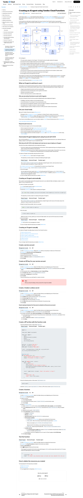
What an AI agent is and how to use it (75, 13)
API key (61, 66)
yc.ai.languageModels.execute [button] (38, 272)
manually (40, 80)
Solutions (10, 4)
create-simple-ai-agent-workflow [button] (30, 162)
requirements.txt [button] (41, 380)
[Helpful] (75, 7)
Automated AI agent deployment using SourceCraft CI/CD (75, 23)
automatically (34, 80)
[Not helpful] (77, 7)
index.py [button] (39, 324)
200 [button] (62, 449)
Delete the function (25, 465)
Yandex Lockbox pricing (46, 131)
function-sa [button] (34, 255)
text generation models (49, 18)
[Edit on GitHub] (73, 7)
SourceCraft (31, 139)
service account (25, 66)
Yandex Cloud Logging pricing (53, 132)
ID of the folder (35, 419)
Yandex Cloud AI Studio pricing (39, 129)
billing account (37, 112)
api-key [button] (38, 299)
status (28, 117)
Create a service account (74, 34)
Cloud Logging (24, 133)
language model (44, 22)
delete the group (38, 469)
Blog (44, 4)
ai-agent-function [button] (41, 401)
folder (45, 119)
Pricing (23, 4)
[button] (60, 2)
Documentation (38, 4)
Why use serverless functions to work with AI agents (75, 16)
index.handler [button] (36, 410)
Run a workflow (24, 167)
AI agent (59, 16)
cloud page (61, 119)
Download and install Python (27, 188)
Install (22, 186)
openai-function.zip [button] (55, 386)
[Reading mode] (69, 7)
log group (43, 132)
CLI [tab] (30, 248)
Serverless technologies (23, 6)
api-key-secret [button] (42, 296)
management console (32, 114)
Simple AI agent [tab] (24, 160)
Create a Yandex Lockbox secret (74, 40)
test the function (59, 172)
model (54, 420)
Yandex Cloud (27, 13)
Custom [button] (35, 298)
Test (22, 222)
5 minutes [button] (31, 413)
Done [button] (47, 449)
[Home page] (9, 2)
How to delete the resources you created (74, 53)
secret (24, 78)
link (52, 117)
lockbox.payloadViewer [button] (40, 317)
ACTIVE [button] (61, 115)
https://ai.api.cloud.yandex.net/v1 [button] (52, 426)
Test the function (72, 51)
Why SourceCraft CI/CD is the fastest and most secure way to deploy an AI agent (75, 27)
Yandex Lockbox (41, 67)
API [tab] (32, 248)
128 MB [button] (30, 414)
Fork (22, 155)
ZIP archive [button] (38, 407)
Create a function (73, 49)
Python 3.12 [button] (28, 405)
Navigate (23, 252)
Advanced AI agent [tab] (33, 160)
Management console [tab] (23, 248)
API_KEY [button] (46, 429)
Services (4, 4)
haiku (23, 23)
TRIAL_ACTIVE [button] (24, 117)
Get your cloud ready (73, 18)
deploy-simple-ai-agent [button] (41, 172)
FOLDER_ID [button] (29, 419)
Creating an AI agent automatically (73, 30)
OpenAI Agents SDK (47, 16)
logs (37, 171)
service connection (25, 151)
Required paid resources (74, 20)
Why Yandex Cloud (17, 4)
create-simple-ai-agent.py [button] (29, 200)
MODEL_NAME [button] (29, 420)
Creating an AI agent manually (75, 32)
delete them (43, 175)
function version (28, 404)
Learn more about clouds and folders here (27, 121)
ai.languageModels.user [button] (38, 256)
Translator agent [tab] (41, 160)
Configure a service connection (27, 166)
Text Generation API (51, 66)
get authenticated (38, 186)
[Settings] (71, 7)
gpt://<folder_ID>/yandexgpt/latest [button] (43, 422)
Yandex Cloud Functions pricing (40, 128)
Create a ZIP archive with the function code (75, 47)
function (28, 16)
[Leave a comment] (79, 7)
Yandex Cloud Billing (28, 115)
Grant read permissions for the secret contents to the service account (75, 43)
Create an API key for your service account (74, 37)
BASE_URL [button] (29, 426)
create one (47, 117)
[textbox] (54, 2)
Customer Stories (29, 4)
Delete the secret (24, 467)
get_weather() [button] (57, 63)
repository (28, 155)
